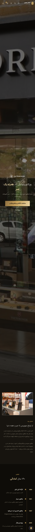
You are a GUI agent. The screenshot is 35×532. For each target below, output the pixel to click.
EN (18, 3)
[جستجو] (15, 3)
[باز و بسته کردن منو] (3, 3)
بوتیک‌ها (17, 210)
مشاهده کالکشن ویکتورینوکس (17, 203)
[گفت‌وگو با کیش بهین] (31, 528)
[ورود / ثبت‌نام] (11, 3)
